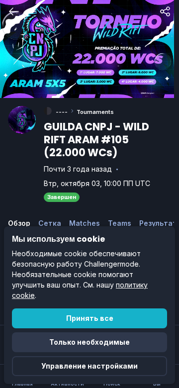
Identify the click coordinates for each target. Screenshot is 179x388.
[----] (48, 111)
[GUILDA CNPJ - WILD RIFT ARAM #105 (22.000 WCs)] (22, 120)
